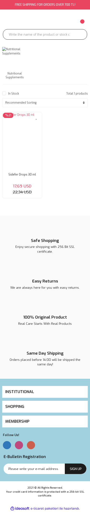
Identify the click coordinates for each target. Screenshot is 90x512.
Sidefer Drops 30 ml (22, 174)
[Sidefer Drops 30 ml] (22, 141)
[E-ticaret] (44, 509)
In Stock (13, 94)
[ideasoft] (20, 508)
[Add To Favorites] (37, 117)
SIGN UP (76, 469)
